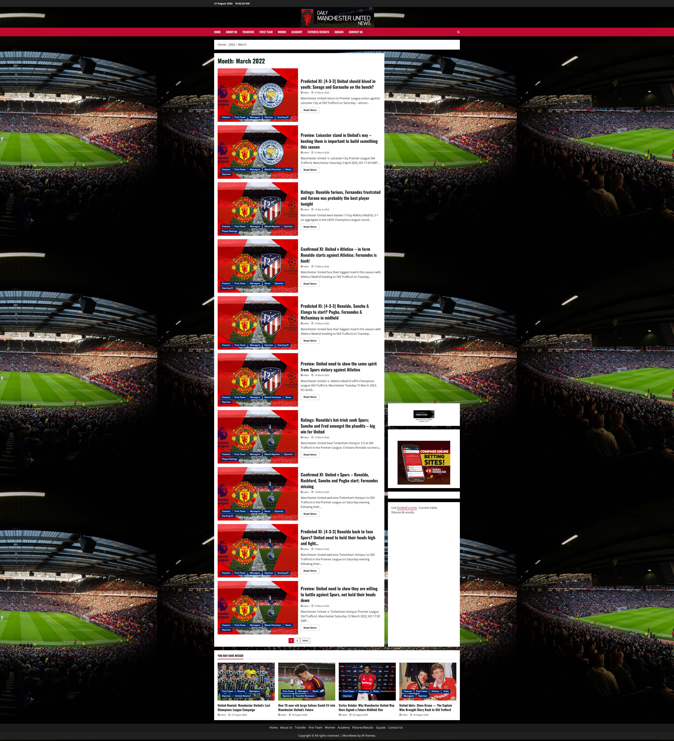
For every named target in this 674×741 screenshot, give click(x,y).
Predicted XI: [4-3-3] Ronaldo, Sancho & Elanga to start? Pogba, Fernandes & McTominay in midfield (258, 323)
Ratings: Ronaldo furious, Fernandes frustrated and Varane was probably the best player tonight (258, 209)
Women (282, 32)
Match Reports (272, 226)
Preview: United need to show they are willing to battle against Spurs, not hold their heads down (258, 607)
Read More (311, 110)
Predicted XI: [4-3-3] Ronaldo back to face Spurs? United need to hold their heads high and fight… (258, 550)
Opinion (269, 117)
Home (217, 32)
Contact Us (356, 32)
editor (306, 92)
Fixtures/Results (318, 32)
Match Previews (273, 169)
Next (305, 640)
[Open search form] (458, 32)
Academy (296, 32)
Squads (338, 32)
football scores (407, 508)
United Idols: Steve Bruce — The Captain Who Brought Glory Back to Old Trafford (425, 707)
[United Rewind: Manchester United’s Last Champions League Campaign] (246, 682)
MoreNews (350, 735)
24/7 (426, 421)
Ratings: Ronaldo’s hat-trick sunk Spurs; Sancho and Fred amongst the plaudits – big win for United (258, 437)
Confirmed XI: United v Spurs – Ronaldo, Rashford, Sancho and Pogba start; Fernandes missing (258, 494)
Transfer (248, 32)
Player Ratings (229, 231)
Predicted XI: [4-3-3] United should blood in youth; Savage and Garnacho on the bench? (258, 95)
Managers (255, 117)
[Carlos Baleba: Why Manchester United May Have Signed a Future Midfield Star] (367, 682)
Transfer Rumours (305, 695)
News (288, 169)
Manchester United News (424, 420)
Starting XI (283, 117)
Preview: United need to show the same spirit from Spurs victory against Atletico (258, 380)
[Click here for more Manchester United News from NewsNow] (424, 414)
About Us (231, 32)
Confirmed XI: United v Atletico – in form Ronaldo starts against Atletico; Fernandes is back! (258, 266)
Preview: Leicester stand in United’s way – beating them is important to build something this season (258, 152)
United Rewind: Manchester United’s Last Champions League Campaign (244, 707)
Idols (446, 691)
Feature (226, 117)
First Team (266, 32)
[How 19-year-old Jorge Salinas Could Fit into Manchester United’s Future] (306, 682)
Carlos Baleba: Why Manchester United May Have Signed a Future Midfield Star (366, 707)
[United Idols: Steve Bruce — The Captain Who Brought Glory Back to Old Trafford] (427, 682)
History (241, 691)
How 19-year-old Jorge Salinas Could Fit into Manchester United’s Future (306, 707)
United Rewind (243, 695)
